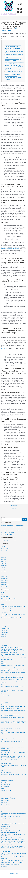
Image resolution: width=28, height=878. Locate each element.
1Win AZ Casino (4, 612)
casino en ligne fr (5, 695)
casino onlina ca (4, 697)
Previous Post (14, 505)
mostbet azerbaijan (5, 750)
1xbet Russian (4, 645)
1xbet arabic (4, 636)
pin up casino (4, 802)
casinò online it (4, 702)
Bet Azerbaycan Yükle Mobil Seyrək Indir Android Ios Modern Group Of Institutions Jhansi (14, 56)
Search (3, 517)
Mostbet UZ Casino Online (7, 780)
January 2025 (4, 546)
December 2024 (5, 548)
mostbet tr (3, 778)
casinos (3, 704)
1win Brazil (3, 622)
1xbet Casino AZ (8, 28)
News (2, 788)
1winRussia (3, 634)
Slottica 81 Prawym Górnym (7, 532)
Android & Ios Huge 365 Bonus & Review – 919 (11, 647)
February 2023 (4, 578)
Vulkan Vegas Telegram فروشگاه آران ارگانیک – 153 (12, 860)
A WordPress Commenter (6, 540)
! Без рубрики (4, 596)
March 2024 (4, 565)
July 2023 (3, 567)
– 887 (2, 594)
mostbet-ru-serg (5, 786)
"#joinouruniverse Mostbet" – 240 (8, 598)
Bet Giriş (7, 52)
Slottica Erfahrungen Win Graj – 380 (9, 821)
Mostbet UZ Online (5, 784)
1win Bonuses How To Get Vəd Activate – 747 (11, 617)
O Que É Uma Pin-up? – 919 (7, 790)
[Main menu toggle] (25, 8)
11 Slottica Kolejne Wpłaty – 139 (8, 610)
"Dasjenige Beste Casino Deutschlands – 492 (11, 600)
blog (2, 684)
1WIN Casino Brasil (5, 624)
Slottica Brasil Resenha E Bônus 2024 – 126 (10, 816)
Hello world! (16, 540)
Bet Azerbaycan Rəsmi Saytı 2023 (12, 69)
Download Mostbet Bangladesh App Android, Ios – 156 (13, 706)
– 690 (2, 592)
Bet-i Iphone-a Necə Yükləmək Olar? (13, 45)
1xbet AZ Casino (4, 638)
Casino (2, 693)
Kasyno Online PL (5, 726)
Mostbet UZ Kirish (5, 782)
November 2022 (4, 584)
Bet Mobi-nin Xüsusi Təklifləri (11, 46)
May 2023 (3, 571)
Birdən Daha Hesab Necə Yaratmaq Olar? (14, 51)
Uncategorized (4, 828)
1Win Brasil (3, 619)
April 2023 (3, 574)
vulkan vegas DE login (6, 851)
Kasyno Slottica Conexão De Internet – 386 (10, 728)
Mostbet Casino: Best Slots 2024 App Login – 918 (12, 759)
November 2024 (5, 550)
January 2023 (4, 580)
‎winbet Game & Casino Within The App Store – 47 (12, 862)
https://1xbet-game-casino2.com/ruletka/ (10, 248)
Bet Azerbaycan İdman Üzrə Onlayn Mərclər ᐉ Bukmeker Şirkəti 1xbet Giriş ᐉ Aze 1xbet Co (14, 67)
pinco (2, 811)
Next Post (14, 508)
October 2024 (4, 553)
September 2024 (5, 555)
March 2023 (4, 576)
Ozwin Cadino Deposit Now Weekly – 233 (10, 795)
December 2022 (4, 582)
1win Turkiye (4, 630)
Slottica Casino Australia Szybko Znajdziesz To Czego (13, 530)
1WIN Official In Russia (6, 628)
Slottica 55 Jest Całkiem (6, 534)
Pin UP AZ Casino (5, 800)
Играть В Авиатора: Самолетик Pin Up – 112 (11, 864)
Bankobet (3, 663)
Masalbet (3, 735)
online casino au (4, 792)
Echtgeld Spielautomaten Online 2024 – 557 (11, 708)
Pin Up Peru (4, 809)
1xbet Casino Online (5, 643)
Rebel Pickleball (19, 8)
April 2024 (3, 563)
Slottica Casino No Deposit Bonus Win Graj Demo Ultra (13, 527)
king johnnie (4, 730)
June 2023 (3, 569)
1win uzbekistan (4, 632)
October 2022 (4, 586)
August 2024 (4, 557)
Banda (2, 661)
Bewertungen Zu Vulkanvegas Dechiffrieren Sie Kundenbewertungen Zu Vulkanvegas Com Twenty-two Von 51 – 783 (13, 681)
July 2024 (3, 559)
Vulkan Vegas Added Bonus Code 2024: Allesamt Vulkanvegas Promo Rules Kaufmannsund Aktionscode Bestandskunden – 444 (13, 848)
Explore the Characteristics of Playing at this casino (12, 525)
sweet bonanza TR (5, 826)
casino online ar (4, 700)
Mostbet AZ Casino (5, 745)
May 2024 (3, 561)
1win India (3, 626)
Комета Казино (4, 866)
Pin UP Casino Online (6, 806)
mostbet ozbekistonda (6, 772)
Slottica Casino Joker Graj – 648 (8, 818)
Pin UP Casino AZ (5, 804)
